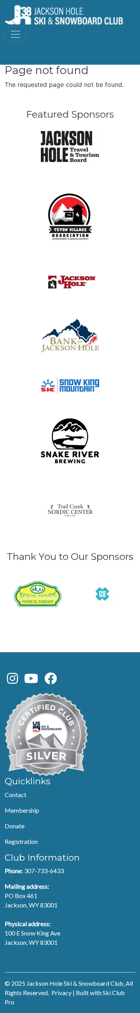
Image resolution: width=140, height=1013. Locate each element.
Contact (15, 794)
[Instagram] (12, 680)
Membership (22, 810)
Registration (21, 841)
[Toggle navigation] (15, 34)
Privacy (61, 992)
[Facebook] (50, 680)
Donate (14, 825)
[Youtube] (31, 680)
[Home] (64, 14)
